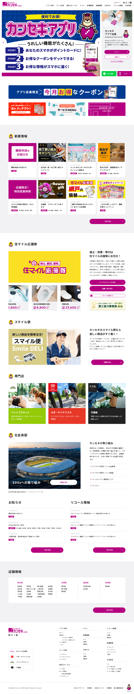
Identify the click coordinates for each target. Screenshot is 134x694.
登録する (117, 57)
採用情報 (109, 688)
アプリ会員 (50, 6)
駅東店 (19, 586)
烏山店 (28, 594)
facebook (124, 2)
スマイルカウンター (63, 676)
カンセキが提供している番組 (102, 473)
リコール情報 (118, 6)
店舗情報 (99, 6)
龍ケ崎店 (64, 589)
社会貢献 (128, 6)
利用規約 (89, 688)
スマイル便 (61, 669)
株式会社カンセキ (99, 688)
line (130, 2)
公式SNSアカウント (79, 688)
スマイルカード (62, 654)
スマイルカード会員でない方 (68, 640)
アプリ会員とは (62, 642)
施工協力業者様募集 (66, 674)
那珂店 (63, 586)
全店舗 (84, 642)
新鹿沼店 (29, 597)
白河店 (85, 589)
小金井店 (40, 589)
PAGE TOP (129, 691)
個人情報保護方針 (119, 688)
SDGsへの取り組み (111, 666)
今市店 (19, 597)
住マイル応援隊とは (107, 295)
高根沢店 (40, 591)
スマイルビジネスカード (64, 657)
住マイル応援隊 (62, 671)
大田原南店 (41, 594)
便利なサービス (72, 6)
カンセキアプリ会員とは (117, 61)
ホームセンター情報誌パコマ (102, 479)
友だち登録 (110, 73)
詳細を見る (107, 362)
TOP (108, 664)
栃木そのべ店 (30, 589)
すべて (84, 639)
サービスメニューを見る (107, 282)
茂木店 (50, 591)
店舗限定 (85, 644)
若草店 (28, 586)
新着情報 (90, 6)
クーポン (61, 645)
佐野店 (39, 597)
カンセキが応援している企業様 (103, 466)
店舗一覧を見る (107, 289)
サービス (95, 485)
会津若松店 (87, 586)
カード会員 (60, 6)
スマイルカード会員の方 (67, 637)
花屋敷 (108, 654)
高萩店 (63, 591)
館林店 (107, 586)
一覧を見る (107, 221)
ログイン (118, 2)
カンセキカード (62, 659)
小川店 (19, 594)
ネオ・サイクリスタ (111, 652)
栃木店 (19, 589)
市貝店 (19, 591)
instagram (126, 2)
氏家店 (28, 591)
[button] (4, 43)
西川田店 (40, 586)
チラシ (82, 6)
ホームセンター (110, 647)
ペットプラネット (111, 649)
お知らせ (108, 6)
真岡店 (50, 589)
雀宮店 (50, 586)
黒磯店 (50, 594)
